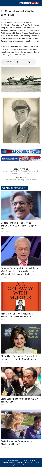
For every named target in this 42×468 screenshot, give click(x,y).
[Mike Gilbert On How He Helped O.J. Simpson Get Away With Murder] (21, 296)
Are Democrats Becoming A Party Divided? (21, 180)
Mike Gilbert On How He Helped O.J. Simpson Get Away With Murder (18, 315)
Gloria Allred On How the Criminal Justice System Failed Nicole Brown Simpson (20, 358)
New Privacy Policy (9, 462)
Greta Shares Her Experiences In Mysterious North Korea (16, 443)
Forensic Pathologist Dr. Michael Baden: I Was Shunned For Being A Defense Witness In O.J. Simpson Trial (20, 271)
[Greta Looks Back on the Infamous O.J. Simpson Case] (21, 381)
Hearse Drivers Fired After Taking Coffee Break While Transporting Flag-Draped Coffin (21, 172)
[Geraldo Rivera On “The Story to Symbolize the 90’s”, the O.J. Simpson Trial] (21, 205)
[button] (9, 3)
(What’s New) (35, 462)
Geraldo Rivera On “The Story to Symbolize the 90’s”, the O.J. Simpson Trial (19, 225)
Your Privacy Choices (21, 465)
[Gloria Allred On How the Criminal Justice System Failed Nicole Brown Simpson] (21, 339)
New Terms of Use (23, 462)
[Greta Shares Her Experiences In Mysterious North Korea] (21, 424)
